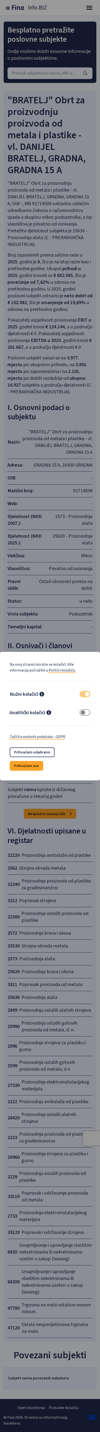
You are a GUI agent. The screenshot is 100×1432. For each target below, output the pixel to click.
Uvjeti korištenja (31, 1407)
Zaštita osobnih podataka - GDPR (37, 736)
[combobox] (50, 73)
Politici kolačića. (62, 670)
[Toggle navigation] (89, 8)
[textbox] (50, 73)
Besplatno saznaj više (47, 814)
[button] (41, 695)
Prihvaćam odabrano (32, 752)
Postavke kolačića (64, 1407)
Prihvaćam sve (26, 766)
